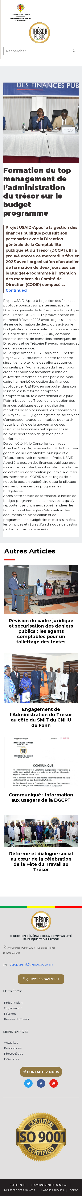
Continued (16, 290)
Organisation (12, 1008)
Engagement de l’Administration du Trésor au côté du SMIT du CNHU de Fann (41, 717)
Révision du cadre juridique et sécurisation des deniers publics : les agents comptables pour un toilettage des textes (41, 631)
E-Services (11, 1059)
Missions (9, 1013)
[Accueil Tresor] (39, 32)
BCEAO (74, 1190)
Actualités (10, 1042)
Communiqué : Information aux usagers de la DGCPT (41, 797)
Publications (12, 1048)
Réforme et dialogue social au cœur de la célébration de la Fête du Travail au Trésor (41, 861)
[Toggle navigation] (5, 62)
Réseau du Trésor (16, 1019)
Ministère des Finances (19, 1190)
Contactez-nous (42, 1072)
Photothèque (13, 1053)
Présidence (17, 1185)
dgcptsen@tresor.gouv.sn (31, 964)
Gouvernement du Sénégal (49, 1185)
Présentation (12, 1002)
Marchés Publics (52, 1190)
